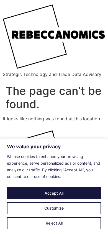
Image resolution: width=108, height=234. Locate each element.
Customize (54, 208)
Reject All (54, 223)
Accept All (54, 193)
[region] (54, 186)
